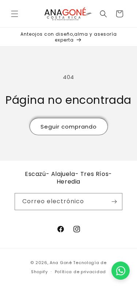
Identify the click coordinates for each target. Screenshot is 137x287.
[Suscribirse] (114, 201)
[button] (15, 14)
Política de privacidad (80, 272)
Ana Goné (61, 263)
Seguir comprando (69, 126)
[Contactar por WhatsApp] (120, 271)
